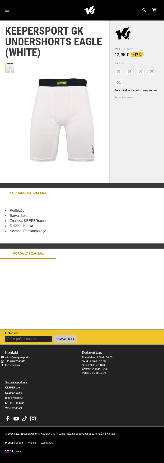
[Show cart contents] (154, 10)
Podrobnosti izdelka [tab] (28, 193)
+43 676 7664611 (15, 361)
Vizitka (32, 442)
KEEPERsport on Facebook (8, 418)
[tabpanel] (74, 220)
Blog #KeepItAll (14, 397)
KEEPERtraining (14, 402)
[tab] (10, 68)
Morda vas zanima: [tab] (28, 253)
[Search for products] (144, 10)
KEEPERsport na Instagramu (33, 418)
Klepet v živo (12, 365)
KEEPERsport (13, 387)
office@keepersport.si (17, 357)
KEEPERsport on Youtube (16, 418)
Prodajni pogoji (14, 442)
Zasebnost (47, 442)
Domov (89, 10)
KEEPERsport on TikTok (24, 418)
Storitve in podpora (16, 382)
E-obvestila (11, 333)
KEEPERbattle (13, 392)
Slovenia (15, 451)
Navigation (7, 10)
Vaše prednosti (13, 408)
